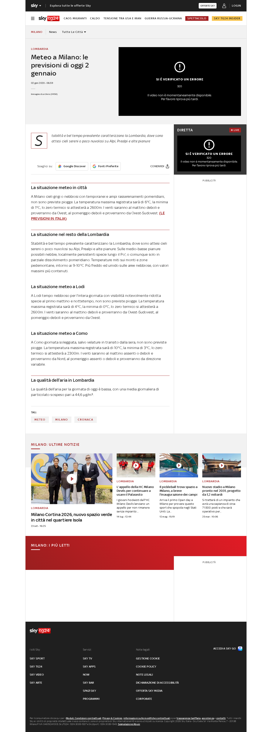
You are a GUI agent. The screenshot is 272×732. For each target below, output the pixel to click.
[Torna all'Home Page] (49, 18)
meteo (39, 419)
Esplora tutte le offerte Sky (70, 5)
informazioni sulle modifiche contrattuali (146, 718)
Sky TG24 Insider (227, 18)
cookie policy (146, 666)
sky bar (88, 682)
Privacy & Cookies (112, 718)
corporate (144, 698)
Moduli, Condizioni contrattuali (83, 718)
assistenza (208, 718)
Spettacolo (196, 18)
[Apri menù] (32, 18)
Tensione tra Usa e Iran (122, 18)
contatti (221, 718)
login (236, 5)
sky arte (36, 682)
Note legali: (143, 649)
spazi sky (89, 690)
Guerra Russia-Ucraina (163, 18)
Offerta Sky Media (149, 690)
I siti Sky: (35, 649)
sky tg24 (36, 666)
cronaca (85, 419)
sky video (37, 674)
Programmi (91, 698)
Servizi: (87, 649)
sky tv (87, 658)
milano (61, 419)
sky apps (89, 666)
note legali (144, 674)
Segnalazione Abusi (129, 724)
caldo (95, 18)
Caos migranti (75, 18)
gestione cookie (148, 658)
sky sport (37, 658)
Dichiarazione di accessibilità (157, 682)
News (53, 32)
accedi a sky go (224, 648)
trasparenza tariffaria (189, 718)
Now (86, 674)
